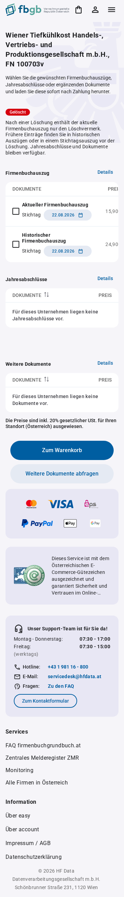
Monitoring (19, 770)
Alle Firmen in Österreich (37, 782)
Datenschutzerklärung (34, 857)
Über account (22, 829)
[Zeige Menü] (111, 10)
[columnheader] (42, 295)
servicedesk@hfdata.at (74, 676)
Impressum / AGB (28, 843)
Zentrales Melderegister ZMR (42, 758)
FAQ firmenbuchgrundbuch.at (43, 745)
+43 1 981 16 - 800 (68, 667)
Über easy (18, 815)
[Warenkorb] (78, 10)
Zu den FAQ (61, 686)
